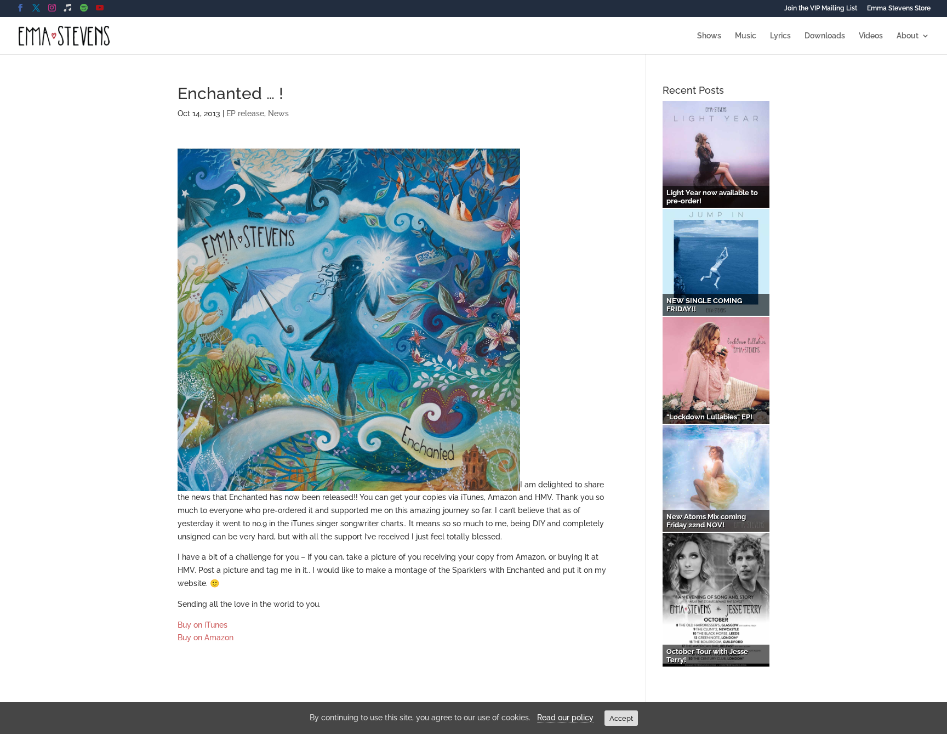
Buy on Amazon (205, 637)
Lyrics (780, 36)
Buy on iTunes (202, 625)
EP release (245, 113)
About (908, 36)
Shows (709, 36)
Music (745, 36)
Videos (871, 36)
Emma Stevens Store (899, 8)
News (278, 113)
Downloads (825, 36)
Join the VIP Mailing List (820, 8)
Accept (621, 718)
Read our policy (565, 717)
